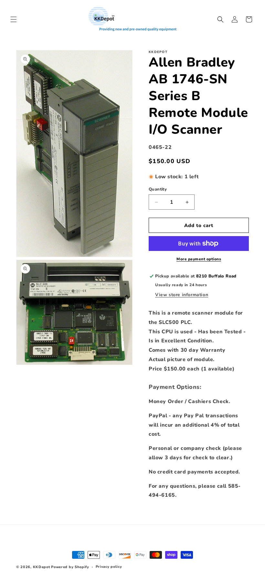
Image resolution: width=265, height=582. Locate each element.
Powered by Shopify (70, 567)
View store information (181, 295)
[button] (13, 19)
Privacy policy (109, 566)
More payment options (198, 259)
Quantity (158, 189)
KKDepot (41, 567)
